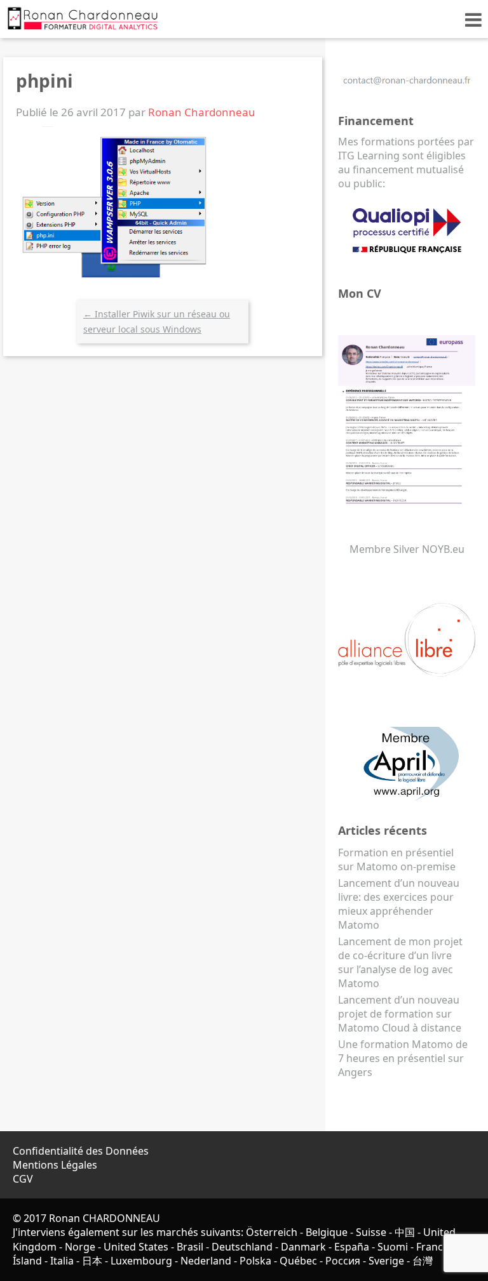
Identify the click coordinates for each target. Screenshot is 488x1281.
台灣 (422, 1261)
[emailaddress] (406, 87)
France (432, 1247)
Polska (255, 1261)
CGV (23, 1179)
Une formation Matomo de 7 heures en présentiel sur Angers (403, 1058)
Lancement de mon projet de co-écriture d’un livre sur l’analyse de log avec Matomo (400, 962)
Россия (342, 1261)
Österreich (271, 1232)
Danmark (303, 1247)
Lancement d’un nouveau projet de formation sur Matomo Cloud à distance (399, 1014)
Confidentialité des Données (81, 1151)
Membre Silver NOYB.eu (406, 549)
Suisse (371, 1232)
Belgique (327, 1232)
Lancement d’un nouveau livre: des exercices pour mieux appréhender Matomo (398, 904)
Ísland (27, 1261)
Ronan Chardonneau (201, 112)
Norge (80, 1247)
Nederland (205, 1261)
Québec (298, 1261)
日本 (92, 1261)
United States (136, 1247)
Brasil (190, 1247)
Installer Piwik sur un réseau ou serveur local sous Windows (156, 321)
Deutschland (242, 1247)
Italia (62, 1261)
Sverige (386, 1261)
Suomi (392, 1247)
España (351, 1247)
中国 (405, 1232)
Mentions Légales (55, 1165)
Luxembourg (141, 1261)
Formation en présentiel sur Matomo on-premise (397, 859)
